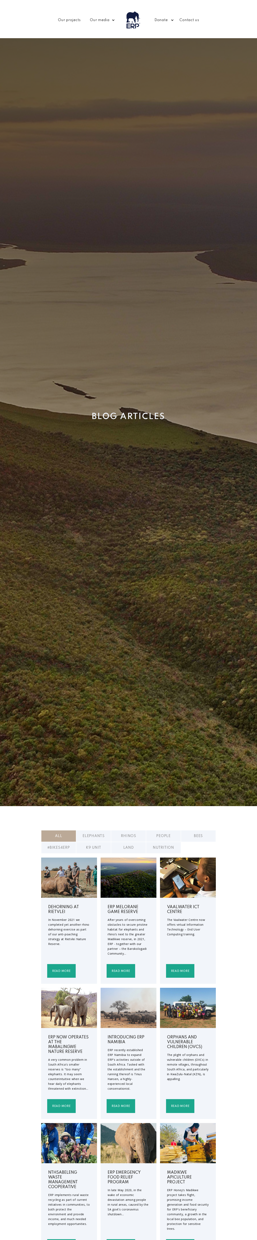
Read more (61, 971)
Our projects (69, 20)
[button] (101, 20)
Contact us (189, 20)
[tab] (58, 836)
